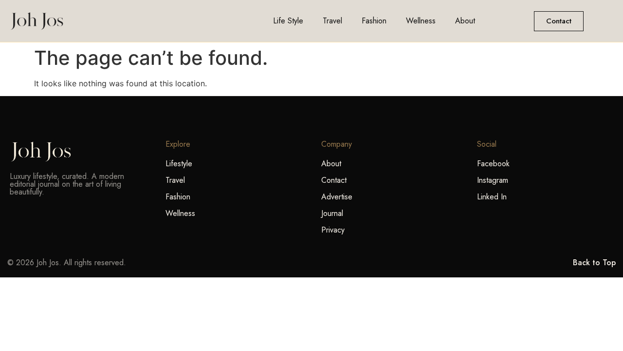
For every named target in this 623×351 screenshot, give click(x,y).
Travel (332, 20)
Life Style (288, 20)
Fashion (374, 20)
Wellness (421, 20)
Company (336, 144)
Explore (177, 144)
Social (486, 144)
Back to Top (594, 262)
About (465, 20)
